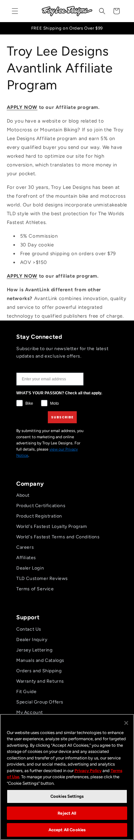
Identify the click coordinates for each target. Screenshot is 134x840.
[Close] (126, 723)
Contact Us (28, 629)
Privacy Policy (87, 770)
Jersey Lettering (34, 650)
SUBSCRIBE (62, 417)
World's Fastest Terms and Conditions (58, 537)
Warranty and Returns (40, 681)
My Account (29, 712)
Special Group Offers (39, 702)
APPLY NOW (22, 107)
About (23, 495)
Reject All (67, 813)
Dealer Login (30, 568)
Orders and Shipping (38, 671)
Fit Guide (26, 691)
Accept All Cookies (67, 829)
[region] (67, 777)
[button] (15, 11)
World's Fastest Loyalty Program (51, 526)
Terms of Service (35, 589)
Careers (25, 547)
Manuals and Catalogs (40, 660)
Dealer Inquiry (31, 639)
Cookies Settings (67, 796)
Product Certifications (40, 505)
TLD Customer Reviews (42, 578)
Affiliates (26, 557)
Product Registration (39, 516)
